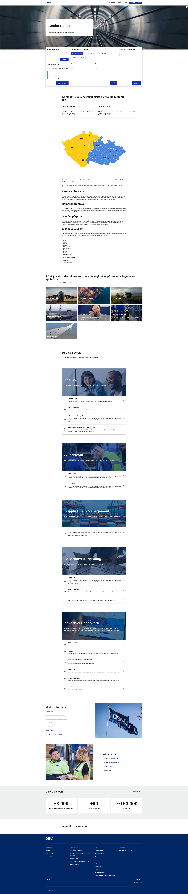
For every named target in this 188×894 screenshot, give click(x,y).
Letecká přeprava (53, 298)
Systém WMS (71, 483)
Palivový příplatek (50, 722)
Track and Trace (50, 856)
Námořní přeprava (86, 298)
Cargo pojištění (52, 337)
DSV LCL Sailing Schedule (74, 577)
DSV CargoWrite (72, 473)
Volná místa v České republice (53, 734)
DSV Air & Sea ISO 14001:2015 (111, 762)
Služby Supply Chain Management (76, 530)
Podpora (97, 869)
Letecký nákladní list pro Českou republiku (56, 719)
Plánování (70, 651)
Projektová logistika (54, 316)
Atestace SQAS (107, 770)
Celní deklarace (85, 314)
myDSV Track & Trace (73, 398)
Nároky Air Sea (49, 730)
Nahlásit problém (99, 872)
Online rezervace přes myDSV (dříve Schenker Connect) (82, 427)
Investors (97, 860)
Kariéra (97, 856)
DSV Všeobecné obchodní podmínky (79, 861)
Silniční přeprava (119, 298)
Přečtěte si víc (136, 791)
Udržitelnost (98, 866)
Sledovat (139, 2)
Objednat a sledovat (73, 642)
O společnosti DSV (100, 853)
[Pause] (187, 7)
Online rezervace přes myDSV (75, 415)
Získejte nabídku (50, 853)
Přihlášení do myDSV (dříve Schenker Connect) (80, 659)
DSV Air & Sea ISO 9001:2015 (110, 758)
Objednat (48, 850)
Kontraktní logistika (120, 314)
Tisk (96, 863)
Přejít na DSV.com (74, 864)
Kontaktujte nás (99, 850)
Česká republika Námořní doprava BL (55, 715)
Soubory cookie (74, 858)
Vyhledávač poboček (73, 686)
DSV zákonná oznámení (76, 850)
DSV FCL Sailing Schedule (74, 589)
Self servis (48, 860)
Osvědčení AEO (107, 766)
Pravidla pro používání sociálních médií (105, 875)
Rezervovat (132, 2)
